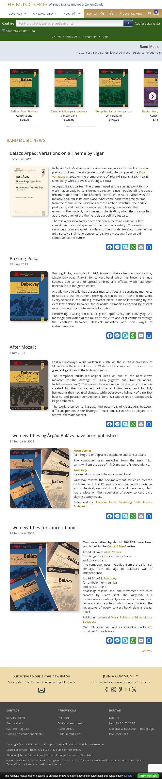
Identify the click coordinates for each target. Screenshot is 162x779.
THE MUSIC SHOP (25, 4)
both (105, 37)
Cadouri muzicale (69, 734)
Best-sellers (14, 723)
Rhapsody (80, 470)
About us (12, 755)
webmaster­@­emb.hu (79, 755)
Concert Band (116, 546)
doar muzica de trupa (20, 31)
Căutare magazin (17, 728)
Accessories (66, 728)
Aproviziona (67, 711)
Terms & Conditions (31, 755)
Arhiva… (147, 651)
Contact (12, 711)
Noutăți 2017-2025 (122, 723)
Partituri (63, 718)
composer (70, 37)
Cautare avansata (147, 23)
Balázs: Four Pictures (24, 111)
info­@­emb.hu (73, 749)
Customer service (17, 749)
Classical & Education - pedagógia (131, 728)
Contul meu (132, 13)
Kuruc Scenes (82, 450)
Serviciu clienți (15, 718)
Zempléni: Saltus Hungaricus (113, 111)
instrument (89, 37)
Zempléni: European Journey (69, 111)
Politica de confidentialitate (24, 734)
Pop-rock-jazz (118, 734)
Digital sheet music (70, 723)
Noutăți (115, 711)
